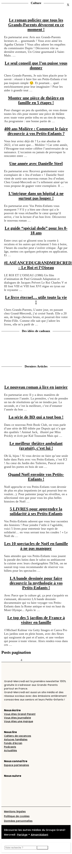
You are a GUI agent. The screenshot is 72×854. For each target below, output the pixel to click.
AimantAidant (39, 834)
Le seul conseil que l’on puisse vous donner (36, 65)
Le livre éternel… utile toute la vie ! (36, 299)
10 (36, 660)
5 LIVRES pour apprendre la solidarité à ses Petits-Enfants (36, 511)
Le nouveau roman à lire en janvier (36, 387)
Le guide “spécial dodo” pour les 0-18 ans (36, 230)
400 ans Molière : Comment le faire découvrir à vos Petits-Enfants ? (36, 131)
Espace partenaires (16, 765)
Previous (6, 660)
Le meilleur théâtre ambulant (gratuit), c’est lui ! (36, 445)
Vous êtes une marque (18, 721)
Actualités (10, 750)
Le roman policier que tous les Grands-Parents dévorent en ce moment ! (36, 25)
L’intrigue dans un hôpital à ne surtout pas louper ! (36, 195)
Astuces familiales (15, 739)
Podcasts (10, 747)
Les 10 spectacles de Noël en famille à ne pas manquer (36, 546)
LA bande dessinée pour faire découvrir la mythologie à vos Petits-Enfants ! (36, 583)
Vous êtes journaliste (17, 717)
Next (46, 660)
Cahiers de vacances (17, 736)
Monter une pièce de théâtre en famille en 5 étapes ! (36, 100)
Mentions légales (15, 811)
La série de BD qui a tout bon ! (36, 417)
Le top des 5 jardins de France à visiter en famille (36, 620)
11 (40, 660)
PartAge (22, 834)
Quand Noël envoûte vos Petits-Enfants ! (36, 476)
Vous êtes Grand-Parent (19, 714)
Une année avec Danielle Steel (36, 163)
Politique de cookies (17, 816)
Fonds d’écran (13, 743)
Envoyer (42, 847)
